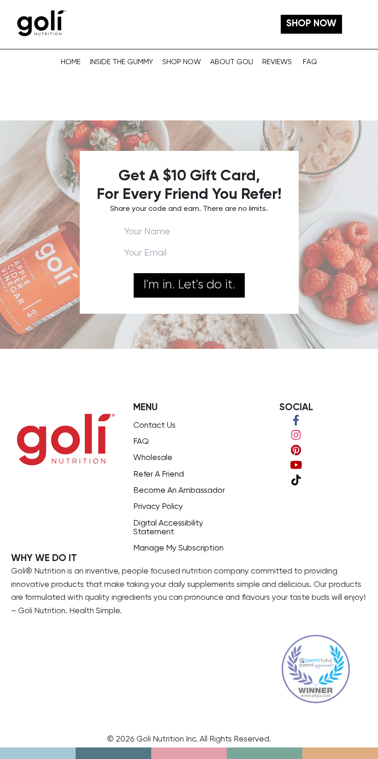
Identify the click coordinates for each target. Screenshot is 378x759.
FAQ (310, 62)
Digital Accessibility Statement (168, 527)
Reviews (277, 62)
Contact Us (154, 425)
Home (71, 62)
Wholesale (152, 458)
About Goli (231, 62)
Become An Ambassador (179, 490)
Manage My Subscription (178, 548)
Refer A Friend (158, 474)
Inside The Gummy (121, 62)
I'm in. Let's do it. (189, 285)
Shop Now (181, 62)
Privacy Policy (158, 506)
